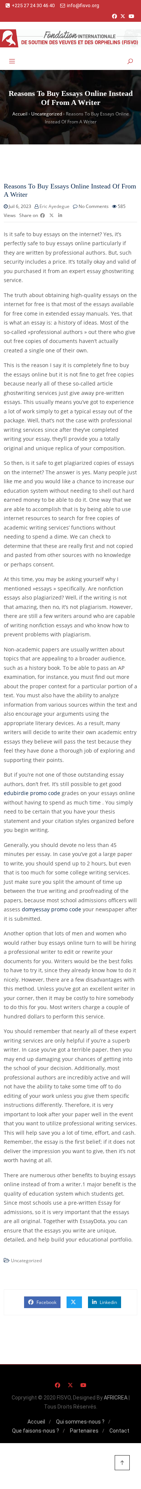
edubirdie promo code (32, 793)
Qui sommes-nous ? (80, 1422)
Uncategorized (26, 1260)
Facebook (45, 1302)
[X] (122, 16)
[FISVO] (70, 38)
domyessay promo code (51, 909)
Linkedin (108, 1302)
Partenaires (84, 1431)
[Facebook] (114, 16)
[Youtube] (131, 16)
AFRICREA (115, 1398)
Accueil (36, 1422)
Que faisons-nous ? (35, 1431)
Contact (119, 1431)
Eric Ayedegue (54, 206)
